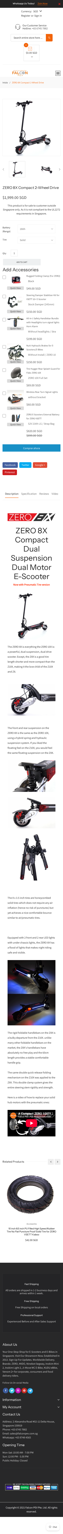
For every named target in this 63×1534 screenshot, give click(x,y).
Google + (40, 465)
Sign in (38, 15)
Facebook (10, 465)
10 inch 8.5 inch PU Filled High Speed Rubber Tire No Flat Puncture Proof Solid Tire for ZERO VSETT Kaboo (31, 1231)
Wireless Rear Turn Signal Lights (42, 391)
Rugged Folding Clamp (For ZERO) (43, 275)
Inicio (5, 82)
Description (11, 494)
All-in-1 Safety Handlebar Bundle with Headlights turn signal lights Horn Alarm (42, 322)
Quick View (15, 288)
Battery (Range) (6, 229)
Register (25, 15)
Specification (29, 494)
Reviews (44, 494)
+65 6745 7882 (40, 28)
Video (55, 494)
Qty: (4, 253)
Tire (5, 239)
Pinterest (10, 472)
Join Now (42, 3)
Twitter (25, 465)
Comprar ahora (31, 448)
